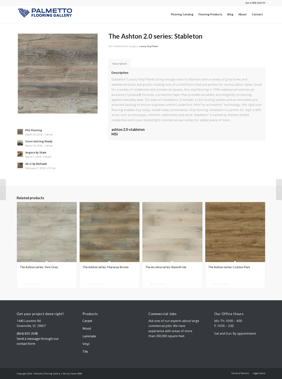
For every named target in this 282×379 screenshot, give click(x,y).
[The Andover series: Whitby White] (3, 189)
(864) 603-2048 (26, 2)
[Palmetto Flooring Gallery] (45, 14)
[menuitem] (254, 3)
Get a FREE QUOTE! (255, 2)
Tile (85, 351)
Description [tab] (119, 63)
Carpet (87, 321)
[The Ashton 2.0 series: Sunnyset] (279, 189)
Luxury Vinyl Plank (148, 46)
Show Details (33, 284)
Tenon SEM (76, 373)
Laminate (89, 336)
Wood (86, 328)
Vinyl (85, 344)
